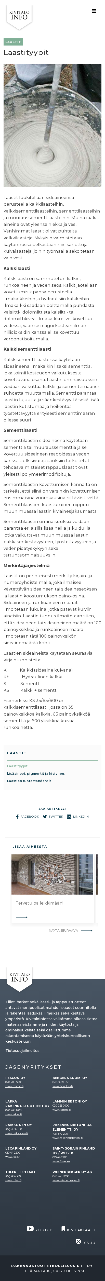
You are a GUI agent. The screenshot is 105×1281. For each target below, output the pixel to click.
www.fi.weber (61, 1161)
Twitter (56, 816)
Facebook (29, 816)
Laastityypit (17, 766)
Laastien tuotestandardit (29, 781)
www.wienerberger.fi (66, 1180)
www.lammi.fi (61, 1109)
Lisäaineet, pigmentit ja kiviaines (36, 773)
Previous (6, 888)
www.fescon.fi (14, 1086)
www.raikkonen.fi (16, 1133)
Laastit (17, 753)
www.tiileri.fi (13, 1180)
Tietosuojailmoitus (22, 1050)
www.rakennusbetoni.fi (67, 1138)
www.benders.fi (62, 1086)
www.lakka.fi (13, 1114)
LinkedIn (81, 816)
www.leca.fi (12, 1157)
